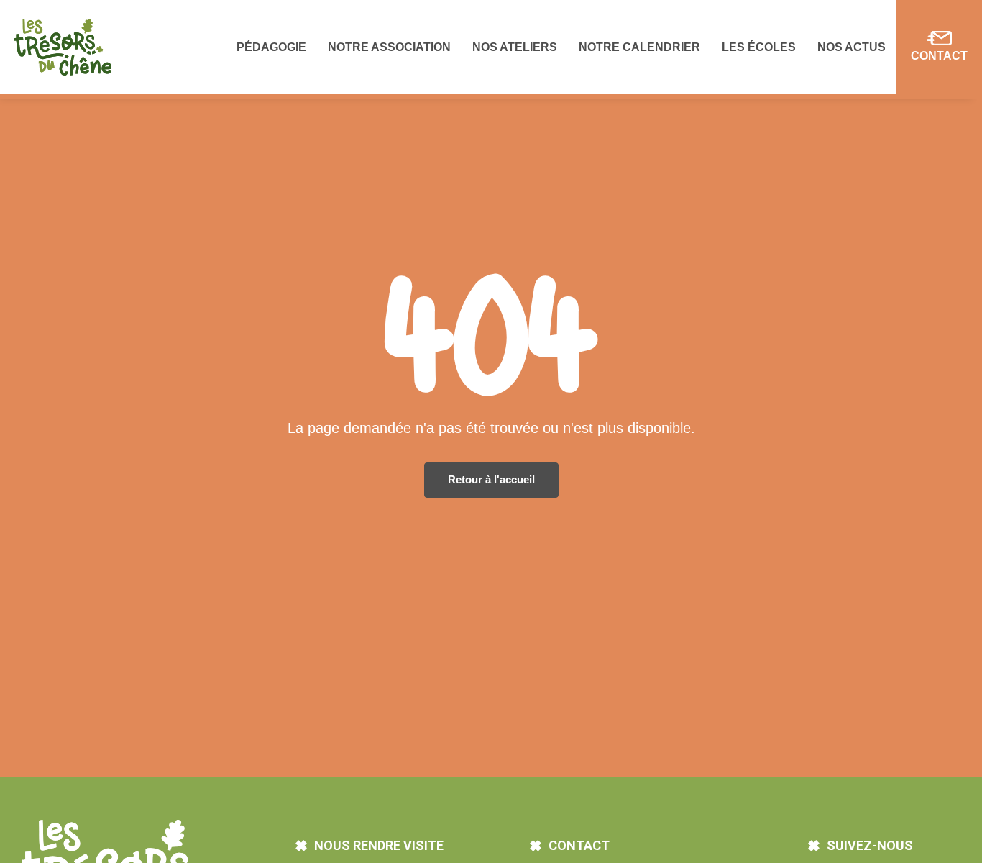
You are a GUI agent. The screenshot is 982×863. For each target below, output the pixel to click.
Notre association (389, 47)
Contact (939, 56)
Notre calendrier (639, 47)
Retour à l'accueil (491, 479)
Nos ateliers (514, 47)
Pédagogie (271, 47)
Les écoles (759, 47)
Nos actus (851, 47)
